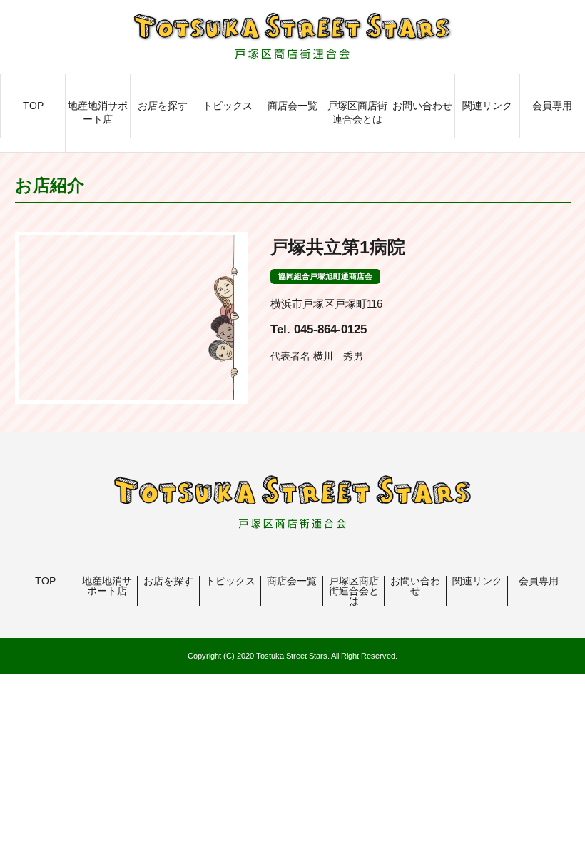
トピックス (228, 105)
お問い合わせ (422, 105)
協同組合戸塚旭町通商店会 (325, 276)
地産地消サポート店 (98, 113)
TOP (33, 105)
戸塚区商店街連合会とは (357, 113)
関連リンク (487, 105)
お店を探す (163, 105)
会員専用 (552, 105)
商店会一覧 (292, 105)
